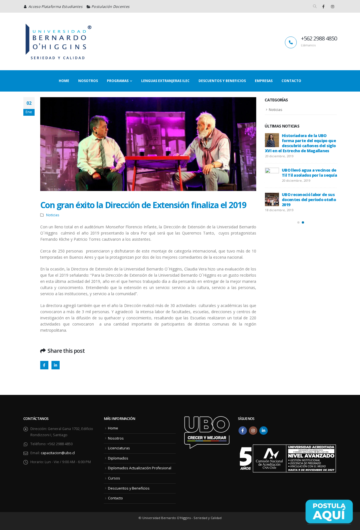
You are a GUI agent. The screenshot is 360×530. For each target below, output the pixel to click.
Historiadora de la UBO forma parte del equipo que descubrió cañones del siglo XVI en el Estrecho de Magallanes (300, 143)
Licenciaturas (119, 448)
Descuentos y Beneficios (222, 80)
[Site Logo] (58, 41)
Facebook (44, 365)
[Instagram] (333, 6)
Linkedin (263, 430)
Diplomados (118, 458)
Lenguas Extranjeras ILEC (165, 80)
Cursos (114, 478)
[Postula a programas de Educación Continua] (329, 511)
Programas (118, 80)
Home (64, 80)
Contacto (291, 80)
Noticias (52, 215)
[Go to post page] (272, 140)
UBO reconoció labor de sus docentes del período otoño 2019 (309, 199)
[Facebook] (323, 6)
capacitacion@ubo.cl (58, 453)
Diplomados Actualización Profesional (139, 468)
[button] (315, 6)
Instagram (253, 430)
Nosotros (88, 80)
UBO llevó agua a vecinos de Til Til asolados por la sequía (309, 172)
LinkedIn (55, 365)
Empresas (264, 80)
